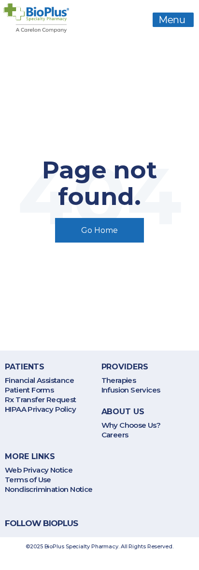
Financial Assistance (39, 380)
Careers (114, 434)
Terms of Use (28, 479)
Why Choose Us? (131, 425)
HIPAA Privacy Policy (40, 409)
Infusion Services (130, 389)
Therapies (118, 380)
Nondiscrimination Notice (49, 489)
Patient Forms (29, 389)
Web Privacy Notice (38, 470)
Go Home (99, 230)
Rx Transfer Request (40, 399)
